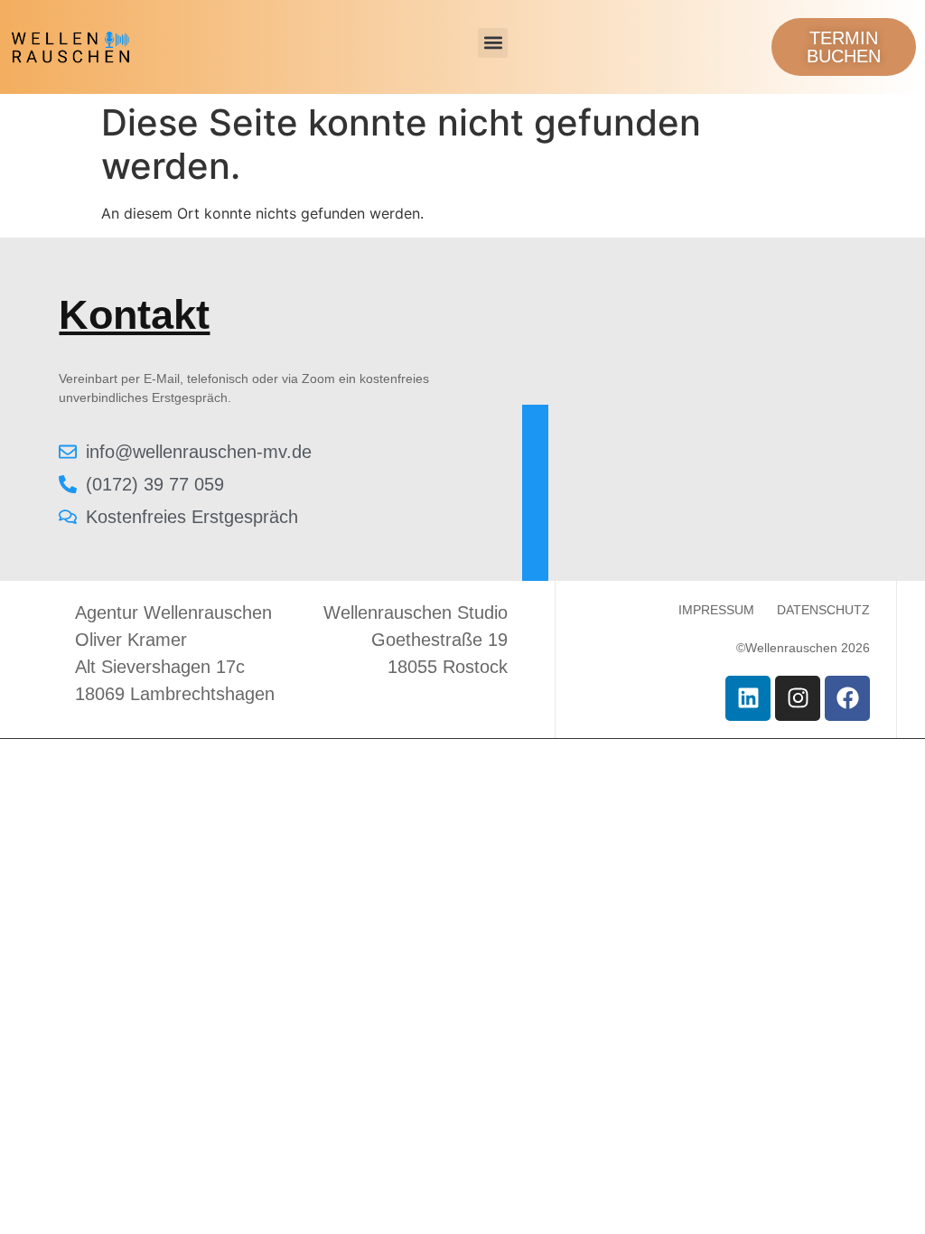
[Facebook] (847, 698)
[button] (493, 43)
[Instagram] (797, 698)
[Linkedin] (748, 698)
